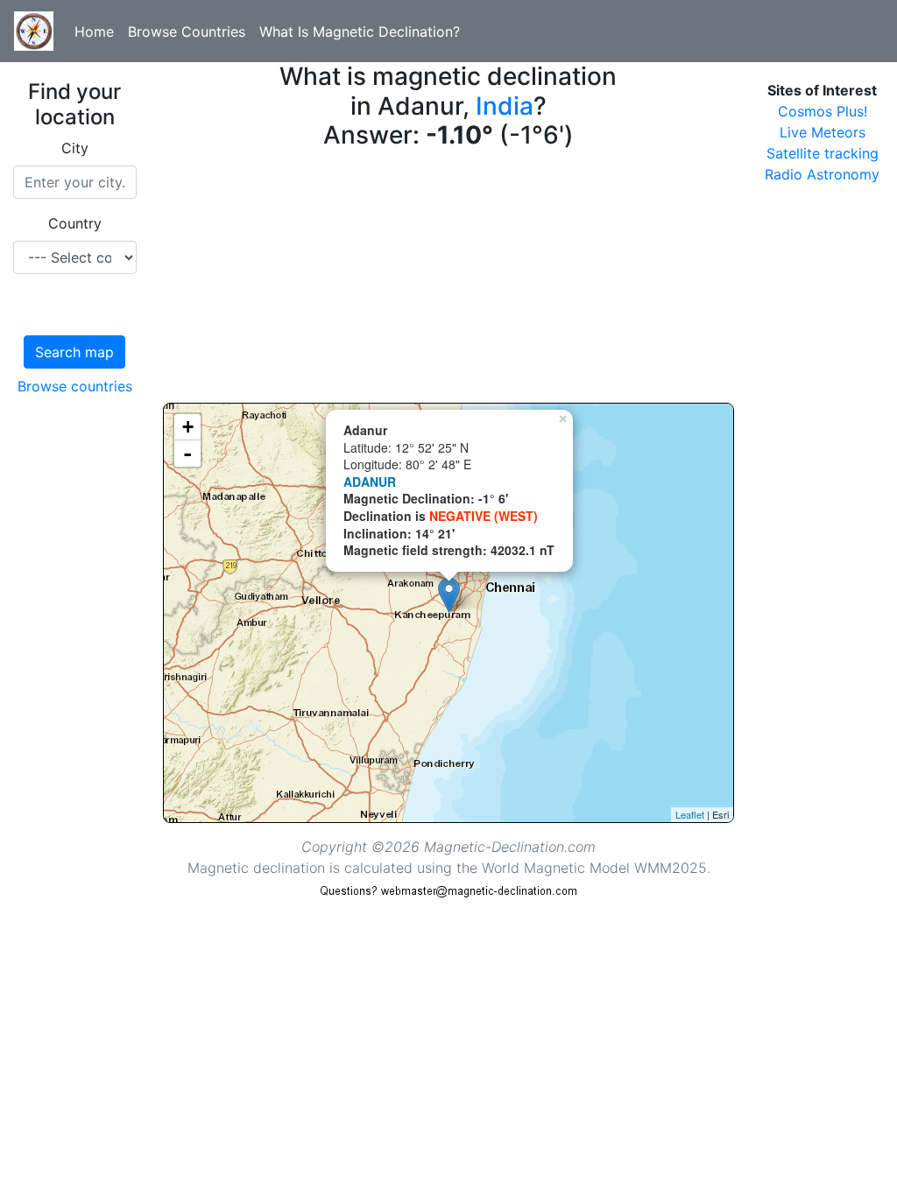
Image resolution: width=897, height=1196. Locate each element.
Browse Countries (186, 31)
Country (75, 223)
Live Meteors (822, 132)
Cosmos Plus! (822, 111)
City (74, 148)
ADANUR (369, 481)
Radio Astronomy (822, 174)
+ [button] (188, 427)
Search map (74, 352)
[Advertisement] (449, 280)
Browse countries (75, 386)
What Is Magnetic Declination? (359, 31)
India (504, 106)
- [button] (187, 453)
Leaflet (689, 814)
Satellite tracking (822, 153)
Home (94, 31)
